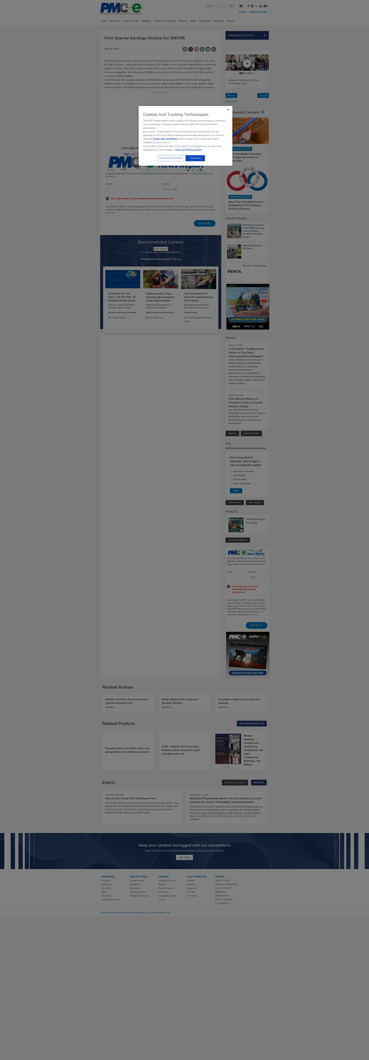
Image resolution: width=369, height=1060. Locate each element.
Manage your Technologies (171, 158)
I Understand (195, 158)
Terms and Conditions (165, 138)
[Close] (228, 109)
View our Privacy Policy (188, 149)
